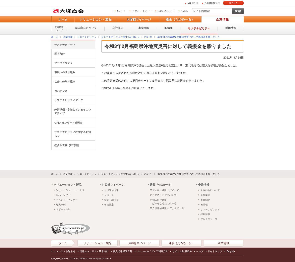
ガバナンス (60, 90)
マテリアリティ (63, 62)
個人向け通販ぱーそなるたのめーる (164, 201)
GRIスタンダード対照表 (68, 122)
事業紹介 (144, 27)
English (184, 11)
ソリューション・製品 (96, 19)
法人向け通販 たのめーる (165, 190)
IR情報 (168, 27)
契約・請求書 (111, 199)
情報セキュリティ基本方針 (94, 251)
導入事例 (61, 204)
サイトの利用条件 (182, 251)
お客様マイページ (139, 19)
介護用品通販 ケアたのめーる (168, 208)
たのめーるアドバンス (164, 195)
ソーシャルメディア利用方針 (152, 251)
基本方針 (59, 53)
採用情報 (230, 27)
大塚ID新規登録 (212, 3)
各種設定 (109, 204)
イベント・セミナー (142, 11)
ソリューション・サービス (70, 190)
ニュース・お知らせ (64, 251)
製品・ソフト (63, 195)
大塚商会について (86, 27)
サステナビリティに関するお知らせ (72, 134)
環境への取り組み (64, 72)
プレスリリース (208, 219)
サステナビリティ (199, 28)
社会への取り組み (64, 81)
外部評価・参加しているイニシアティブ (72, 111)
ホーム (62, 19)
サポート (121, 11)
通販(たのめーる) (161, 184)
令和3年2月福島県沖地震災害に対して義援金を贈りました (188, 174)
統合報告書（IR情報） (67, 145)
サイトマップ (215, 251)
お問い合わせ (164, 11)
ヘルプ (199, 251)
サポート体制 (63, 209)
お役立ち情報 (111, 190)
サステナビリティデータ (68, 100)
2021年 (148, 174)
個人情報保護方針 (122, 251)
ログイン (233, 3)
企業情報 (222, 19)
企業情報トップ (59, 28)
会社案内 (117, 27)
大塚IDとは (192, 3)
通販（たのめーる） (180, 19)
